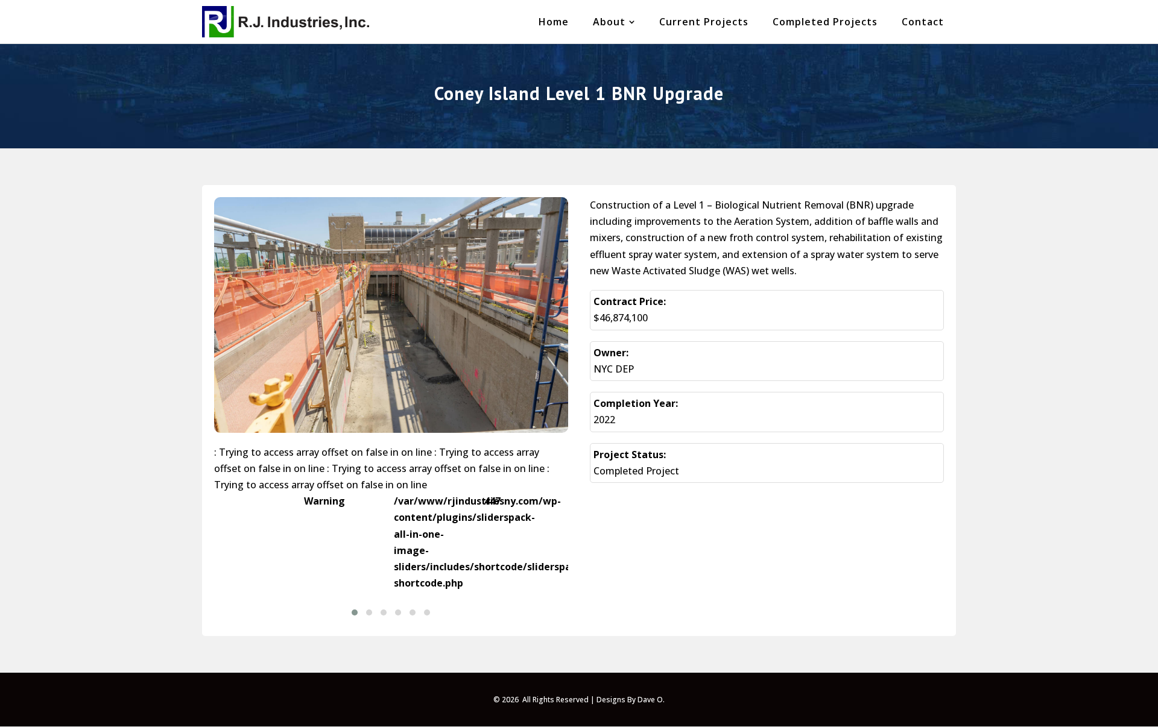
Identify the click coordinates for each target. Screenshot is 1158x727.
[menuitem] (554, 22)
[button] (354, 612)
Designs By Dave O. (630, 699)
